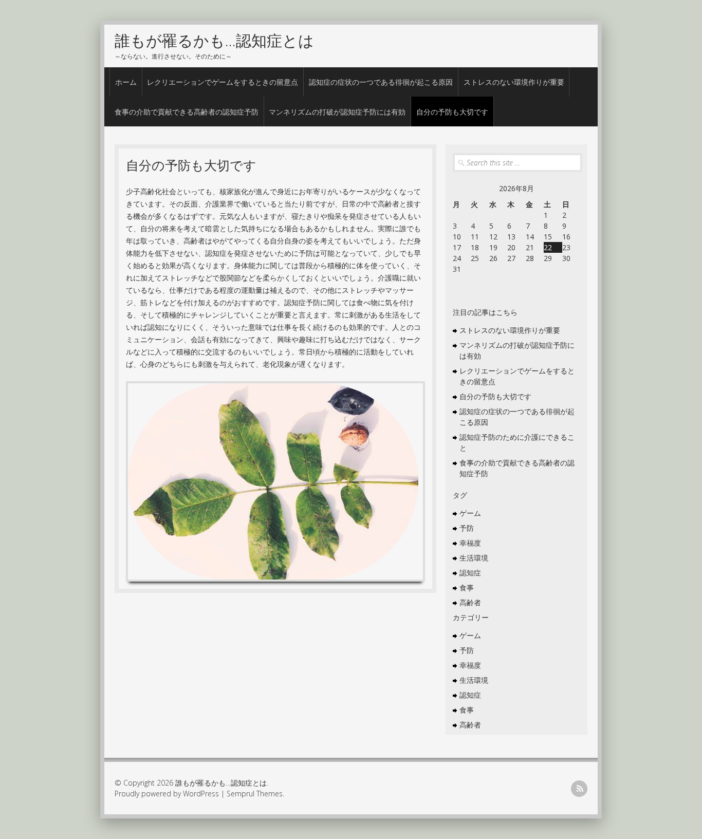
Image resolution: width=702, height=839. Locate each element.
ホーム (126, 82)
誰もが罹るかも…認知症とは (214, 40)
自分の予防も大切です (452, 112)
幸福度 (470, 543)
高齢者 (470, 602)
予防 (466, 528)
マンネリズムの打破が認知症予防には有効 (337, 112)
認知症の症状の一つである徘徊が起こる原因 (381, 82)
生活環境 (473, 558)
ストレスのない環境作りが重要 (514, 82)
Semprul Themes (255, 793)
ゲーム (470, 513)
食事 (466, 587)
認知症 (470, 572)
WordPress (201, 793)
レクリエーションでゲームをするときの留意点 (222, 82)
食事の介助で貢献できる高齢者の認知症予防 (186, 112)
